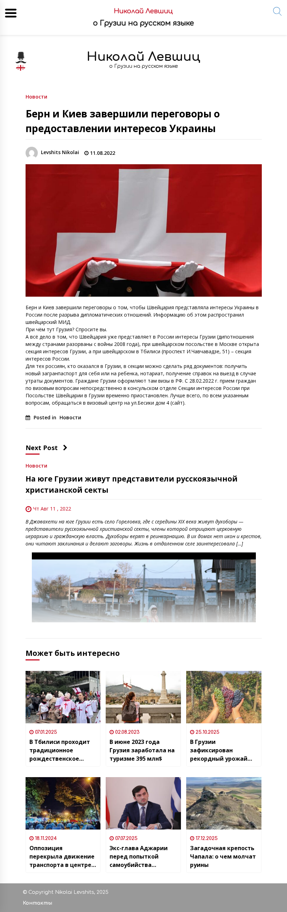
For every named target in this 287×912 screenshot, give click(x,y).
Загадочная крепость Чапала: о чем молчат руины (223, 856)
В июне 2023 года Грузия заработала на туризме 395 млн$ (142, 750)
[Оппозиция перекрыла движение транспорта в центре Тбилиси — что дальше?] (63, 803)
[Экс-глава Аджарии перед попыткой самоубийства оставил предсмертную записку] (143, 803)
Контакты (37, 903)
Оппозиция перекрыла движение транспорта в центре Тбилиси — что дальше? (61, 856)
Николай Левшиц (143, 57)
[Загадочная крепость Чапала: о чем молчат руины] (223, 803)
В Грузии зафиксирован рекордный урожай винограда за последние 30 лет (218, 750)
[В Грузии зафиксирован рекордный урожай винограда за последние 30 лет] (223, 697)
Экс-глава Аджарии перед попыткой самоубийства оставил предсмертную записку (139, 856)
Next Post (42, 447)
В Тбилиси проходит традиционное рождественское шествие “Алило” (59, 750)
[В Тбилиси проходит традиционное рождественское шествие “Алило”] (63, 697)
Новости (36, 96)
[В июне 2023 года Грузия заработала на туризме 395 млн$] (143, 697)
